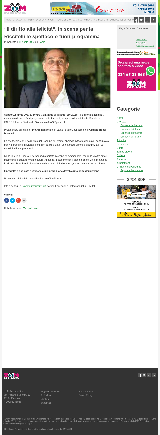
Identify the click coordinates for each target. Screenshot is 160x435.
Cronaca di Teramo (131, 136)
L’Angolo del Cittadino (122, 20)
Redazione (46, 395)
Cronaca (17, 20)
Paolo (42, 42)
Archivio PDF (141, 43)
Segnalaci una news (131, 170)
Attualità (29, 20)
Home (8, 20)
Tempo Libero (64, 20)
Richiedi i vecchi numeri (145, 46)
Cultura (77, 20)
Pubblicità (46, 402)
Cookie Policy (85, 395)
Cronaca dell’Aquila (131, 125)
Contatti (45, 399)
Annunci (88, 20)
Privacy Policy (85, 391)
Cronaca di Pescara (131, 133)
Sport (51, 20)
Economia (41, 20)
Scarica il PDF (141, 40)
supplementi (101, 20)
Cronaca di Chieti (130, 129)
